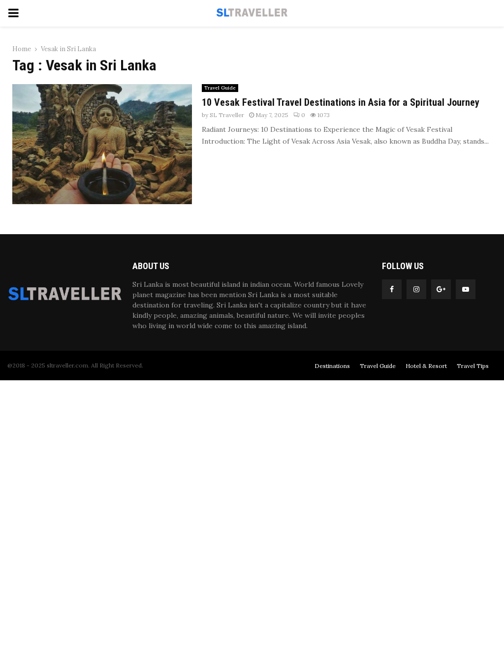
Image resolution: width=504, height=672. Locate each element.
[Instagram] (416, 289)
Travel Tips (473, 365)
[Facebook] (392, 289)
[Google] (441, 289)
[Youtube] (465, 289)
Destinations (332, 365)
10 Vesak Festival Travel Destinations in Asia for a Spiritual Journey (340, 102)
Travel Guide (220, 88)
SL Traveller (227, 115)
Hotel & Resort (426, 365)
